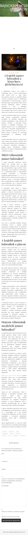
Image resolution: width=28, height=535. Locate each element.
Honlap (3, 469)
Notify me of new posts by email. (10, 516)
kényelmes (18, 433)
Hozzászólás (5, 485)
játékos (11, 433)
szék (9, 435)
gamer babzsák (22, 247)
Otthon (11, 73)
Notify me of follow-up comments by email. (13, 511)
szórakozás (15, 435)
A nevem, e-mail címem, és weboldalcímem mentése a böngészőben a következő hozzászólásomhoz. (13, 480)
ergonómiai (11, 431)
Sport (17, 73)
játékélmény (5, 433)
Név (3, 453)
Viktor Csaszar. (21, 532)
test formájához (22, 175)
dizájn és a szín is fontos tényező (12, 375)
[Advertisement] (14, 31)
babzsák (4, 431)
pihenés (4, 435)
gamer (17, 431)
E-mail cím (5, 461)
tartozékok (22, 435)
